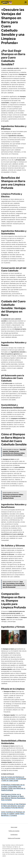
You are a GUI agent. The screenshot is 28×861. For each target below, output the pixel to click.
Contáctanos (14, 834)
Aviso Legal (14, 827)
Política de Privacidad (14, 838)
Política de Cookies (14, 830)
